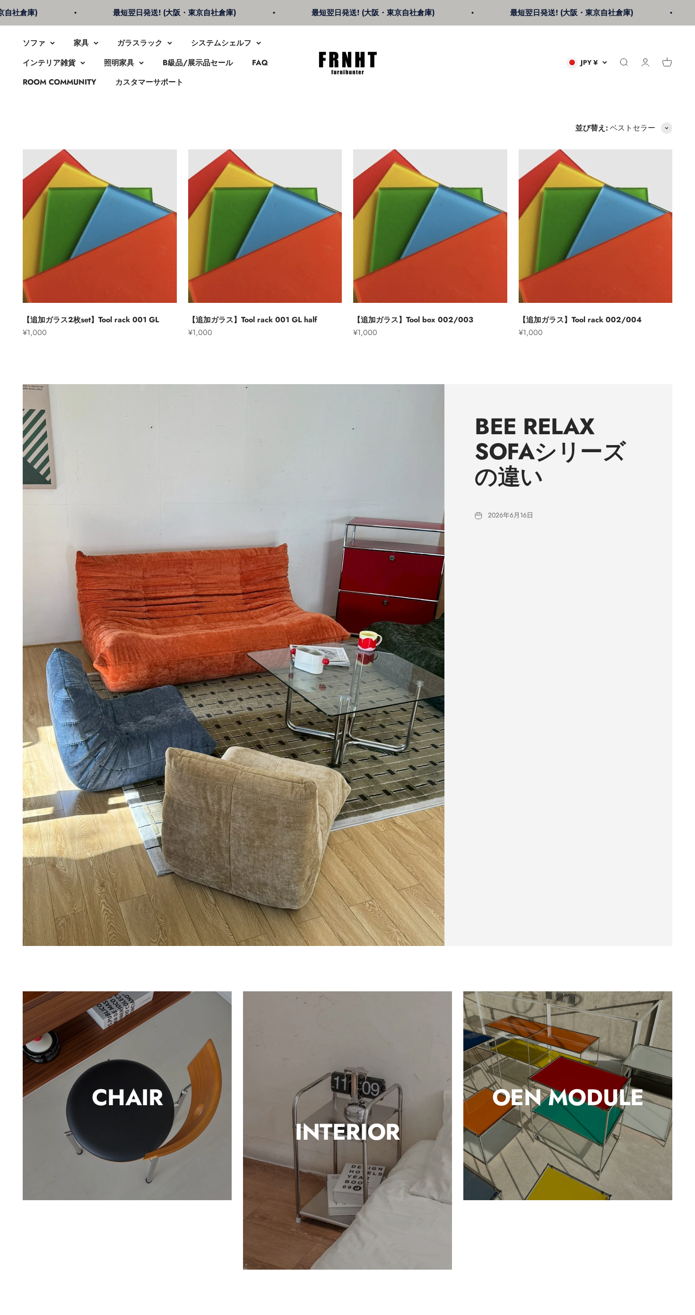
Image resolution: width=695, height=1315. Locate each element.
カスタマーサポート (149, 82)
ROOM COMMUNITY (59, 82)
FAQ (260, 62)
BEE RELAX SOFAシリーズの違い (550, 451)
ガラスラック (140, 42)
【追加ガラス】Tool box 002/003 (413, 319)
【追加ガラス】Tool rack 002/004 (580, 319)
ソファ (34, 42)
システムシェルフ (221, 42)
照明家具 (119, 62)
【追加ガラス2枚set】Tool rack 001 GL (91, 319)
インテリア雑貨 (49, 62)
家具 (81, 42)
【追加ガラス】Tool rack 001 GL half (252, 319)
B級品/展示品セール (198, 62)
